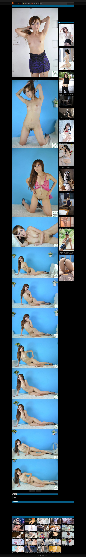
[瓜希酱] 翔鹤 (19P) (27, 531)
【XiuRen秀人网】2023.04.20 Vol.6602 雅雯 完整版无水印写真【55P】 (43, 545)
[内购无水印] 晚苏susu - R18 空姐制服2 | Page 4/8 (65, 71)
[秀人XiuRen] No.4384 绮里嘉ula (54, 545)
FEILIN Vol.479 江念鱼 (28, 538)
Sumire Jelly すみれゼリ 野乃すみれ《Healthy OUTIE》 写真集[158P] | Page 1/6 (66, 95)
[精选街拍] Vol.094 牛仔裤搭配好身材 (67, 545)
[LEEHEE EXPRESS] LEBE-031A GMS (67, 538)
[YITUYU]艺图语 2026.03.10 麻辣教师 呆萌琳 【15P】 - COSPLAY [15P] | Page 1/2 (66, 216)
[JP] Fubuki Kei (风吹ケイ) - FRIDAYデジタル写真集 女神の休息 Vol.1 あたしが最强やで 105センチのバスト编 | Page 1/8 (66, 253)
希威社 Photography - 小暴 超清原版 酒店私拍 (55, 531)
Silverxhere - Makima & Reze (16, 545)
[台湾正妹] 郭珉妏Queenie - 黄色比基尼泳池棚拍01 (31, 524)
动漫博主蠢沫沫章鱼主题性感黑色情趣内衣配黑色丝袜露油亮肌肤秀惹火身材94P (18, 524)
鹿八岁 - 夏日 (63, 524)
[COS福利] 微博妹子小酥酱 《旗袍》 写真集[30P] (43, 524)
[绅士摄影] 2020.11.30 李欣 (53, 538)
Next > (40, 491)
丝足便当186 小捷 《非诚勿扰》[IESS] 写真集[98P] (31, 552)
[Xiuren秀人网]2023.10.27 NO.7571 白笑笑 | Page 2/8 (66, 192)
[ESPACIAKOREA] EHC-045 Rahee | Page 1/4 (65, 47)
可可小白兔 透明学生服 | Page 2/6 (63, 143)
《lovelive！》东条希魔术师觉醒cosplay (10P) (43, 538)
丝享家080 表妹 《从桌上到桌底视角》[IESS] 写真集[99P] (43, 552)
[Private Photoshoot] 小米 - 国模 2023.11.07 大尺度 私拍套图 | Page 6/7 (66, 107)
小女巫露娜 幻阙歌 (52, 524)
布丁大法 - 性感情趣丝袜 (15, 531)
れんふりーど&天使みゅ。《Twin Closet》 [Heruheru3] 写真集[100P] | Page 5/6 (64, 168)
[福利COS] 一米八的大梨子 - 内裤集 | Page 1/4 (65, 228)
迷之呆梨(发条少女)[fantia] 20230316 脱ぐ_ (31, 545)
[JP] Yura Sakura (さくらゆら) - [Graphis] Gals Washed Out (18, 538)
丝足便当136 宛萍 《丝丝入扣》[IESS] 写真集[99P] (43, 531)
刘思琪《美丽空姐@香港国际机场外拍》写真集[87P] (68, 531)
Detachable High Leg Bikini (16, 552)
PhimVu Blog (16, 3)
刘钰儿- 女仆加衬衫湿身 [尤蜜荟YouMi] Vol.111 (55, 552)
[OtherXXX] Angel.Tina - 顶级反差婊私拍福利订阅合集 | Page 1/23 (66, 282)
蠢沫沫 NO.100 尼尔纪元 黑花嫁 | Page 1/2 (64, 119)
